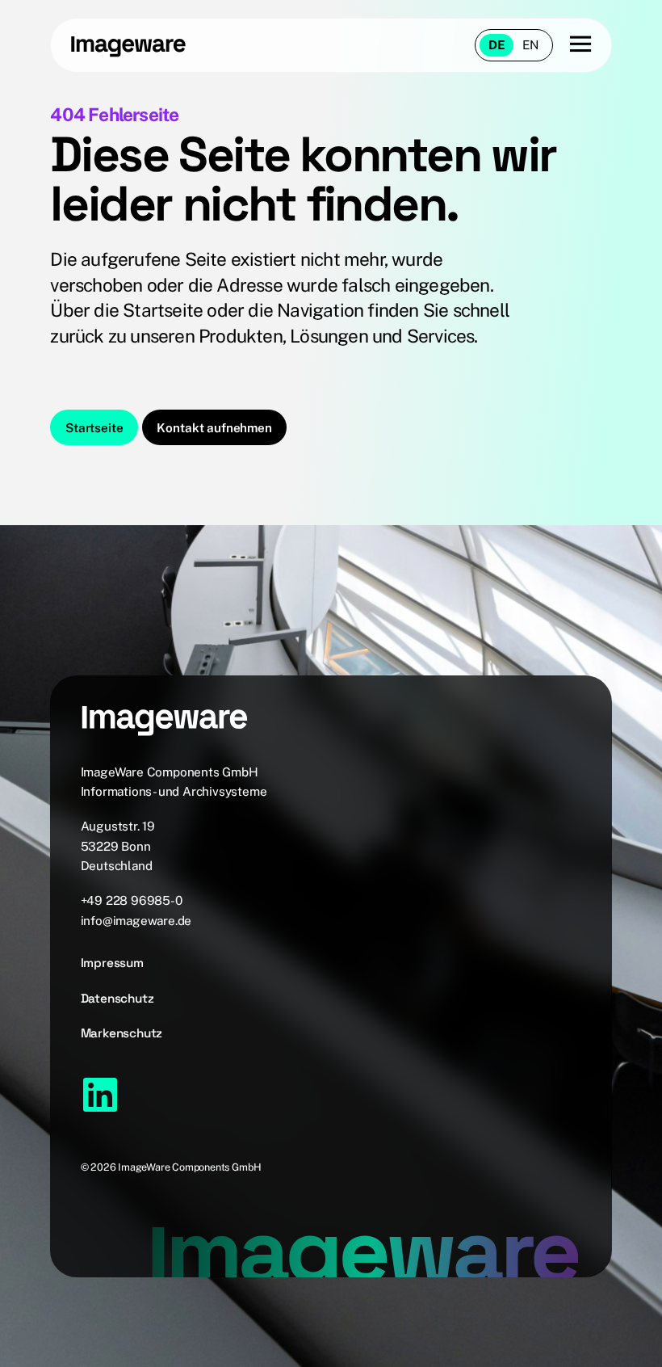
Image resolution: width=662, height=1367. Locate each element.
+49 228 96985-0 (131, 900)
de (496, 44)
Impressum (112, 962)
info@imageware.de (136, 920)
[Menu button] (572, 45)
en (530, 44)
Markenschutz (122, 1033)
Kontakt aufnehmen (214, 427)
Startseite (94, 427)
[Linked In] (100, 1094)
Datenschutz (117, 998)
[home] (150, 45)
